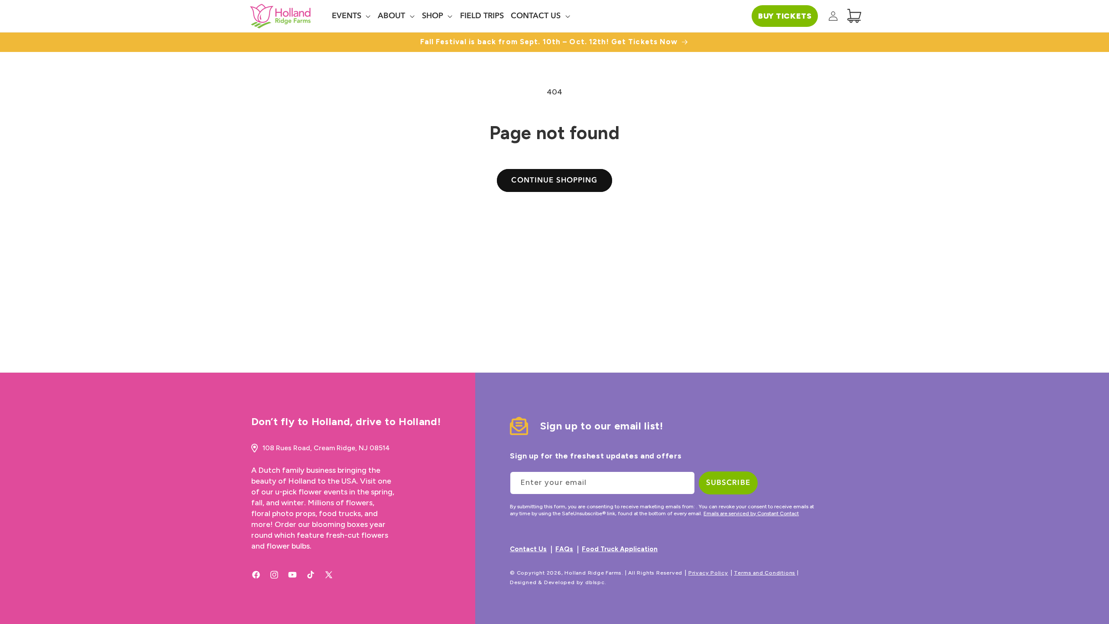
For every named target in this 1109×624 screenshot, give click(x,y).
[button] (351, 16)
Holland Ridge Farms (593, 572)
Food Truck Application (620, 549)
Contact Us (528, 549)
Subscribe (728, 483)
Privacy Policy (708, 572)
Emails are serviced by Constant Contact (751, 513)
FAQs (564, 549)
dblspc (595, 582)
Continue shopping (554, 180)
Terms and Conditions (764, 572)
